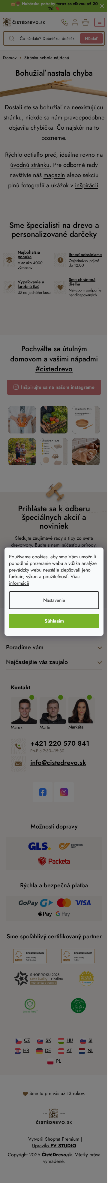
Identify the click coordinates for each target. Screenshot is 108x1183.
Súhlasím (54, 620)
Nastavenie (54, 600)
